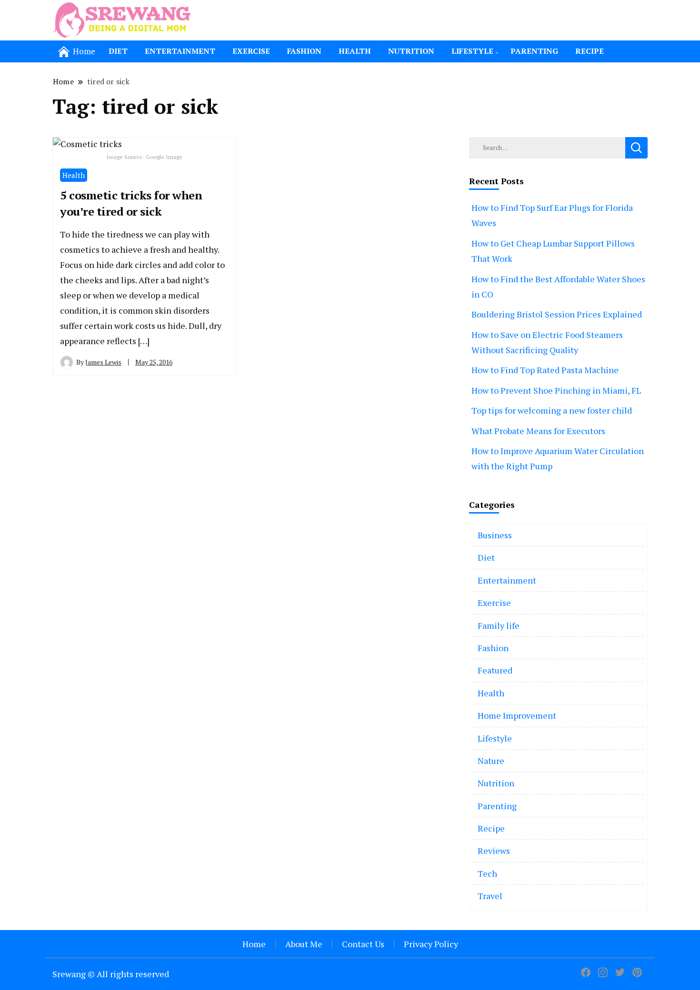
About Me (303, 944)
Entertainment (180, 51)
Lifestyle (472, 51)
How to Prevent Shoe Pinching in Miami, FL (556, 390)
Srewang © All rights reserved (110, 974)
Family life (499, 625)
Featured (495, 670)
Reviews (494, 850)
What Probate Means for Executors (538, 430)
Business (495, 535)
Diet (118, 51)
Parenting (534, 51)
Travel (490, 895)
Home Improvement (517, 715)
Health (355, 51)
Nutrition (411, 51)
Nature (491, 760)
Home (254, 944)
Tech (487, 873)
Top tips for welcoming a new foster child (551, 410)
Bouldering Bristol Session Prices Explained (556, 314)
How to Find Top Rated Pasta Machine (545, 370)
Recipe (589, 51)
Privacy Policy (431, 944)
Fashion (304, 51)
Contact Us (363, 944)
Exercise (251, 51)
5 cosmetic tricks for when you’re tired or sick (131, 203)
